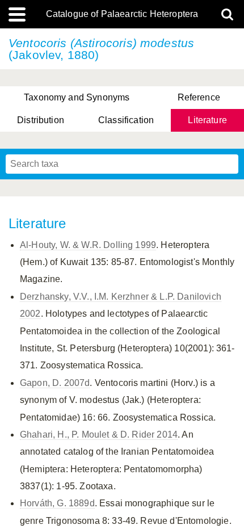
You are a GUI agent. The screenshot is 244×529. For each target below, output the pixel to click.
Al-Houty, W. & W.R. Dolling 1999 (88, 245)
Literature (207, 120)
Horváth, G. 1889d (57, 503)
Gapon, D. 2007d (55, 383)
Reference (199, 97)
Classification (126, 120)
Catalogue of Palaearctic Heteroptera (122, 14)
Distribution (40, 120)
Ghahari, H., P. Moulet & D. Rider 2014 (99, 434)
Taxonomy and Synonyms (76, 97)
